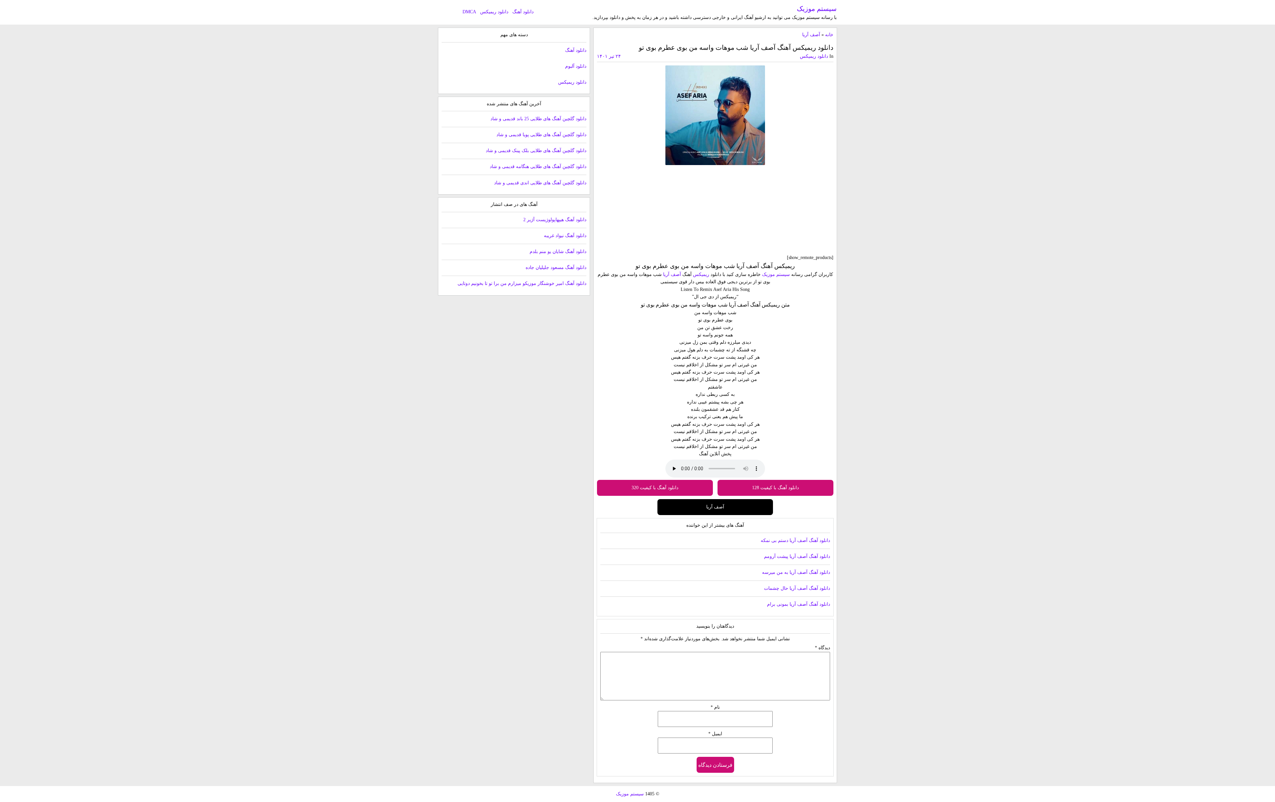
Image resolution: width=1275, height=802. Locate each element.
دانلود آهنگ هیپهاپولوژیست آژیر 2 (554, 219)
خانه (829, 34)
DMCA (469, 11)
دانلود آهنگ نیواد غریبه (565, 235)
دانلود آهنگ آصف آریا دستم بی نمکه (795, 540)
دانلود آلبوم (575, 66)
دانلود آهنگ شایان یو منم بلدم (558, 251)
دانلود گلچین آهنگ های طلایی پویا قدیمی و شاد (541, 134)
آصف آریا (811, 34)
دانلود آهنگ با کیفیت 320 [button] (655, 487)
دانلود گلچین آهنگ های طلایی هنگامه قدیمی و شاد (538, 166)
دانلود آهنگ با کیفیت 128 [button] (775, 487)
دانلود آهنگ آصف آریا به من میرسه (796, 572)
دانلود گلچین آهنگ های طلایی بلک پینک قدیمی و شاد (536, 150)
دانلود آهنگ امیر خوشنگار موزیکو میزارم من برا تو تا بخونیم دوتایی (522, 283)
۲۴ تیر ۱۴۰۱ (609, 56)
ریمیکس (701, 274)
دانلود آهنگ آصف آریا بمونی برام (798, 604)
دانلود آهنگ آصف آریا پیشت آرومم (797, 556)
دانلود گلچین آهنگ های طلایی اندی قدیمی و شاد (540, 182)
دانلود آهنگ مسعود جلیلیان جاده (556, 267)
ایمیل (715, 733)
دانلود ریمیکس (494, 11)
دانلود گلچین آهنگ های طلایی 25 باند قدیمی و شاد (538, 118)
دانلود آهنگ (523, 11)
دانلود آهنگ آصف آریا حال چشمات (797, 588)
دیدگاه (822, 647)
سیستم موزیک (817, 8)
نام (715, 707)
